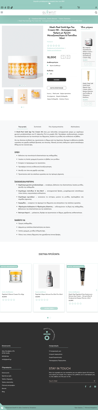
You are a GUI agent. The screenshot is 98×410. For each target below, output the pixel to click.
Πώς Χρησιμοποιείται (56, 127)
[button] (19, 85)
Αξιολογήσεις (75, 127)
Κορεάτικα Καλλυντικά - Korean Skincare (44, 18)
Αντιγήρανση (51, 96)
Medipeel (50, 42)
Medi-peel (56, 93)
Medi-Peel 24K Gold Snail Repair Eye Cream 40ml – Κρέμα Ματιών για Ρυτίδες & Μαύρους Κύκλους (88, 90)
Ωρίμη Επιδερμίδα (52, 99)
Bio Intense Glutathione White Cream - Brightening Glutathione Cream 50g (88, 52)
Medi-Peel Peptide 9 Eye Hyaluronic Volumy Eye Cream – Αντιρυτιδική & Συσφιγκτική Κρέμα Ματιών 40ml (80, 296)
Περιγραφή (22, 127)
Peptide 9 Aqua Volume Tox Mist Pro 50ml (49, 294)
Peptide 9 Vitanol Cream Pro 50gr (13, 294)
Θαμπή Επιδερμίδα (62, 96)
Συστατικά (37, 127)
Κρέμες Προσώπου (64, 18)
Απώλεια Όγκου (64, 99)
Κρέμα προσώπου (65, 93)
